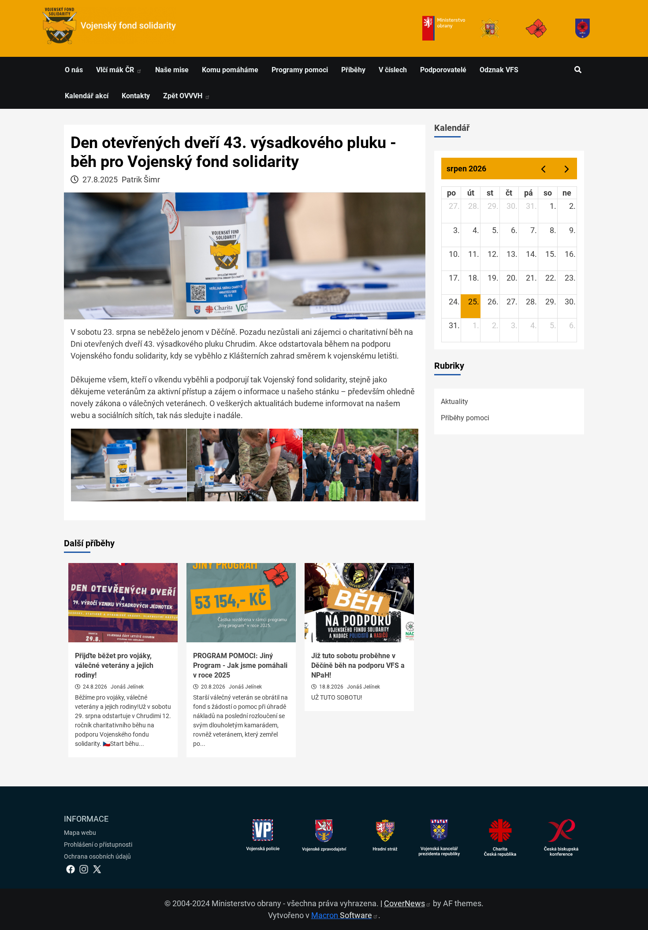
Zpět (183, 96)
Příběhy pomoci (465, 418)
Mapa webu (80, 832)
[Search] (577, 70)
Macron (341, 915)
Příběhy (353, 70)
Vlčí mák (116, 70)
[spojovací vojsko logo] (109, 28)
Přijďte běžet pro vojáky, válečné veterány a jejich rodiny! (114, 666)
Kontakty (136, 96)
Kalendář (451, 127)
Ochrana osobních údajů (97, 856)
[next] (567, 168)
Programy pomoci (300, 70)
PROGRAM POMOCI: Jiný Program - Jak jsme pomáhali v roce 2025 (240, 666)
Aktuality (454, 401)
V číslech (393, 70)
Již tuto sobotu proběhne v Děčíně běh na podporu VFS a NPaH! (358, 666)
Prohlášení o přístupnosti (98, 844)
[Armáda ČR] (490, 28)
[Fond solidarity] (582, 28)
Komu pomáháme (230, 70)
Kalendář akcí (86, 96)
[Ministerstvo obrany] (443, 28)
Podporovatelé (443, 70)
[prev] (543, 168)
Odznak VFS (499, 70)
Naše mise (172, 70)
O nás (74, 70)
